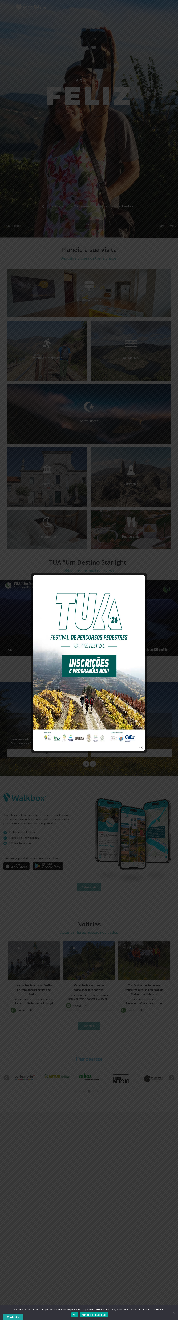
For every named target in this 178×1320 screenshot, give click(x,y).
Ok (74, 1314)
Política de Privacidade (94, 1314)
